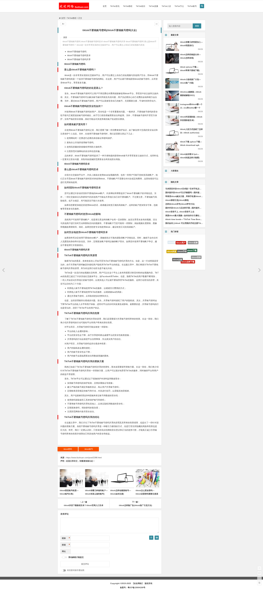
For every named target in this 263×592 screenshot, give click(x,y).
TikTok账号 (192, 6)
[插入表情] (151, 538)
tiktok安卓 (173, 258)
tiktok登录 (196, 251)
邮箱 (66, 544)
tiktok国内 (191, 261)
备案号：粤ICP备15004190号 (132, 587)
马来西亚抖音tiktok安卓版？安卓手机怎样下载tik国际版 (189, 189)
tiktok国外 (180, 265)
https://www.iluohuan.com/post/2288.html (84, 457)
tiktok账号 (89, 449)
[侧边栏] (156, 24)
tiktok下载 (192, 242)
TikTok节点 (179, 6)
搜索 (197, 26)
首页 (105, 6)
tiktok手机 (182, 240)
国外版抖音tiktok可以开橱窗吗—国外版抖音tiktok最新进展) (191, 192)
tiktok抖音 (171, 247)
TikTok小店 (166, 6)
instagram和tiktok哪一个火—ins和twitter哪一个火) (191, 107)
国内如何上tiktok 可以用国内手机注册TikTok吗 (185, 223)
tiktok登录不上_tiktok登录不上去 (179, 212)
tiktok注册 (177, 248)
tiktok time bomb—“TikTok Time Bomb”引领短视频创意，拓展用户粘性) (197, 219)
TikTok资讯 (114, 6)
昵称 (66, 538)
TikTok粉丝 (140, 6)
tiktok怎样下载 (187, 249)
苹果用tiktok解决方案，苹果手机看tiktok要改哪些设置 (188, 196)
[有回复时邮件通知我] (64, 570)
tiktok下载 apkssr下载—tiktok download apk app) (191, 145)
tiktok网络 (182, 259)
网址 (64, 551)
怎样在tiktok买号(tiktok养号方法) (180, 204)
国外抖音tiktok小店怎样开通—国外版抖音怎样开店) (187, 208)
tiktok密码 (68, 449)
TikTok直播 (153, 6)
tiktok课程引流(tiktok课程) (177, 200)
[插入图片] (157, 538)
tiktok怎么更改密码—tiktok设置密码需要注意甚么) (147, 493)
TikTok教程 (127, 6)
